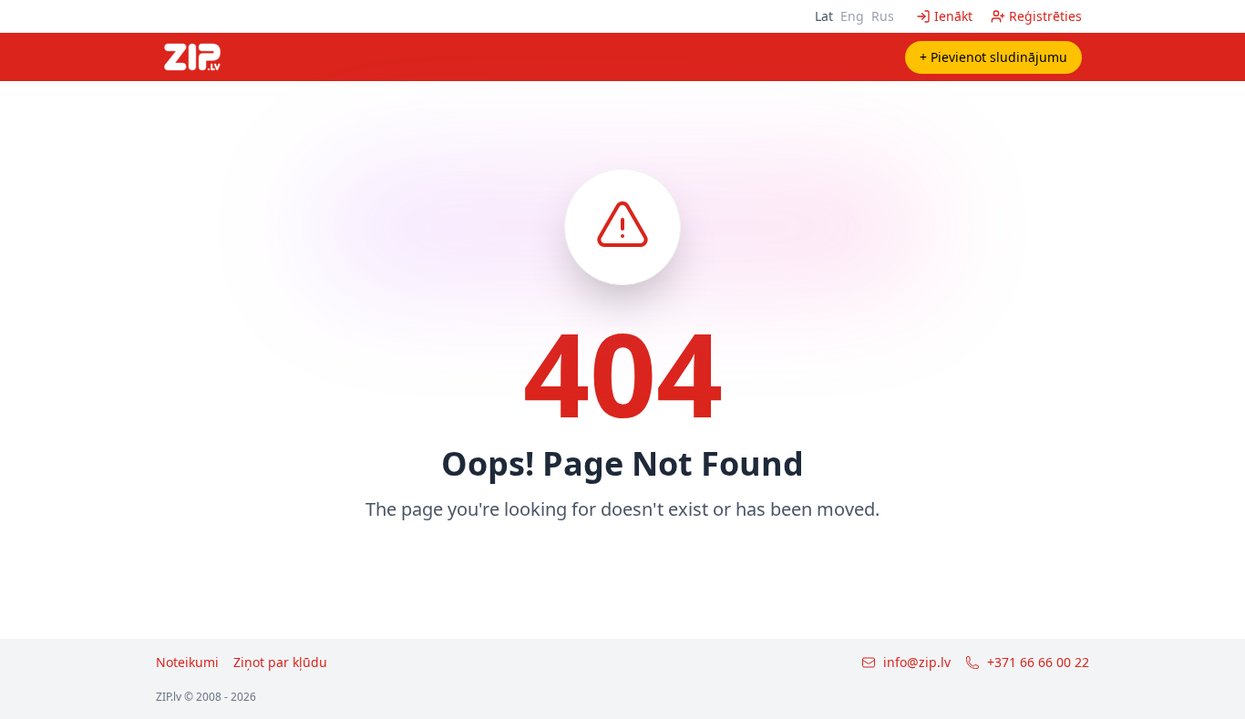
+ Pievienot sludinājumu (993, 57)
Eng (852, 16)
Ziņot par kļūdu (280, 662)
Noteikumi (187, 662)
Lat (824, 16)
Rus (882, 16)
